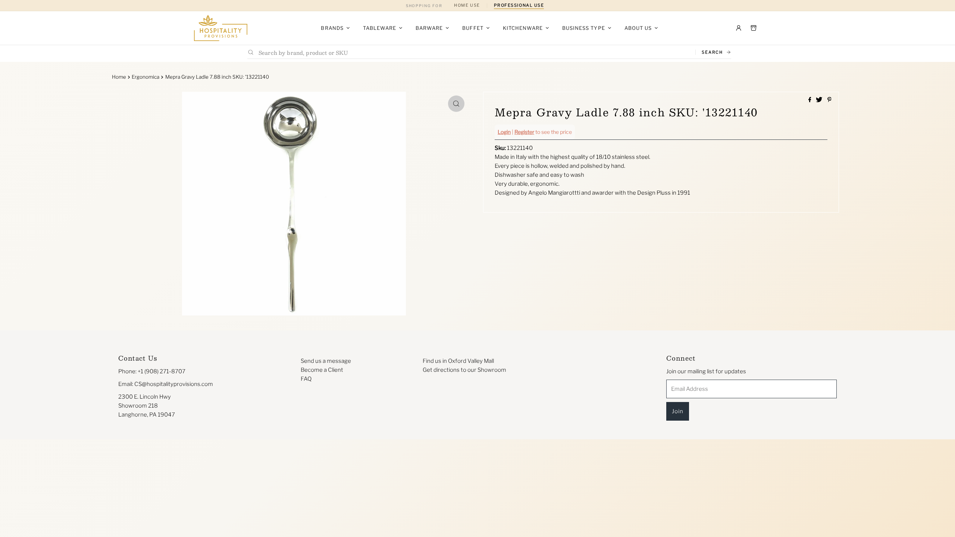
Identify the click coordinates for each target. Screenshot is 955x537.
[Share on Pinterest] (829, 100)
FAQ (306, 379)
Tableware (379, 28)
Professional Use (519, 5)
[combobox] (474, 52)
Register (524, 132)
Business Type (583, 28)
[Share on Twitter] (819, 100)
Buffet (472, 28)
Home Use (467, 5)
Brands (332, 28)
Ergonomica (145, 77)
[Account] (738, 28)
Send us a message (326, 361)
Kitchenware (523, 28)
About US (638, 28)
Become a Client (322, 370)
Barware (429, 28)
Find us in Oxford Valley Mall (458, 361)
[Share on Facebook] (810, 100)
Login (504, 132)
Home (119, 77)
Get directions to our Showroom (464, 370)
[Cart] (753, 28)
